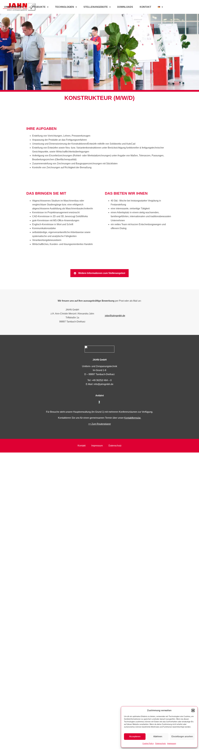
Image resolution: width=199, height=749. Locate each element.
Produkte (39, 7)
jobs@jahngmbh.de (115, 315)
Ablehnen (157, 736)
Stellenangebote (95, 7)
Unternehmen (13, 7)
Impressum (171, 743)
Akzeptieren (134, 736)
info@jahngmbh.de (103, 384)
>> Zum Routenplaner (99, 424)
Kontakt (145, 7)
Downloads (125, 7)
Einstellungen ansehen (182, 736)
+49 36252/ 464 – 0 (102, 380)
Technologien (64, 7)
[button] (193, 710)
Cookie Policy (148, 743)
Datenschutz (160, 743)
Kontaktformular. (132, 418)
